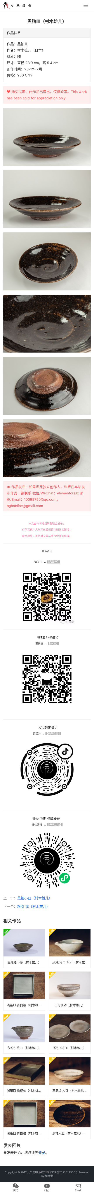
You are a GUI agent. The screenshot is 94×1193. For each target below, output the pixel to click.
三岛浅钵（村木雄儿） (69, 1005)
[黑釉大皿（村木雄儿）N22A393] (70, 1119)
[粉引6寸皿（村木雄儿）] (70, 1033)
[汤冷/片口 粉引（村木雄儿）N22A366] (70, 948)
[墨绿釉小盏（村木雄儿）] (24, 948)
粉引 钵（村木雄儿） (33, 906)
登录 (41, 1152)
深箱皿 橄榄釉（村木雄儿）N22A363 (26, 1090)
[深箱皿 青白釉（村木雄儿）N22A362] (24, 1119)
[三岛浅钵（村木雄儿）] (70, 991)
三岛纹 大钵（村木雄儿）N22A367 (71, 1090)
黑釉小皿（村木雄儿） (34, 898)
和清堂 (49, 1176)
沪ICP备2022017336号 (64, 1172)
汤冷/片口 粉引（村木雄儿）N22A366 (71, 962)
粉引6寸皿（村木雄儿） (70, 1048)
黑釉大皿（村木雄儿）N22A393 (71, 1133)
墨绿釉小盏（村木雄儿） (24, 962)
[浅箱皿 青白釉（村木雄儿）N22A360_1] (24, 991)
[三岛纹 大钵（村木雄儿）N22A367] (70, 1076)
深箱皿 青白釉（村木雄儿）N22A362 (26, 1133)
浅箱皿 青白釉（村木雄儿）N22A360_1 (26, 1005)
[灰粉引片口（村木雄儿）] (24, 1033)
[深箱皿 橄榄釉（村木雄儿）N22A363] (24, 1076)
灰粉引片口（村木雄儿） (24, 1048)
